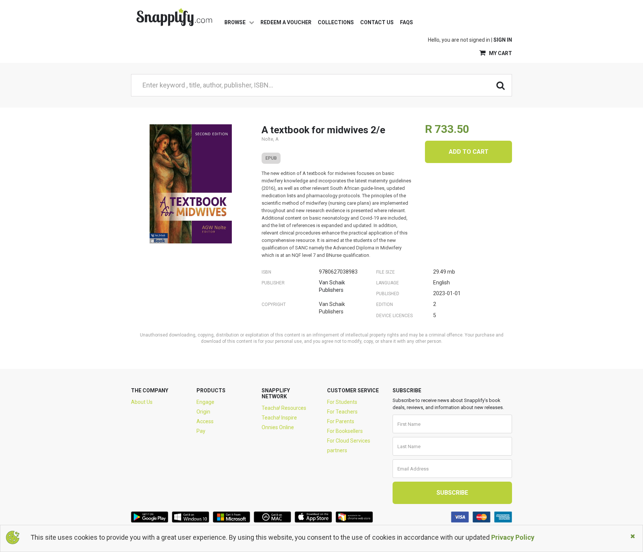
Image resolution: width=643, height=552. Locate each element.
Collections (336, 22)
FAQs (406, 22)
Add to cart (469, 151)
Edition (384, 304)
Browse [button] (235, 22)
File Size (385, 272)
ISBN (266, 272)
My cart (500, 53)
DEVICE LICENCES (394, 315)
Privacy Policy (512, 537)
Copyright (274, 304)
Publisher (273, 282)
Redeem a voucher (285, 22)
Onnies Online (278, 427)
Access (205, 421)
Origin (203, 412)
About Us (142, 402)
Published (387, 293)
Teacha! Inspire (279, 418)
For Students (342, 402)
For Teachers (342, 412)
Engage (205, 402)
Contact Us (377, 22)
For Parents (340, 421)
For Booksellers (345, 431)
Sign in (502, 40)
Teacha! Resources (284, 408)
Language (387, 282)
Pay (200, 431)
